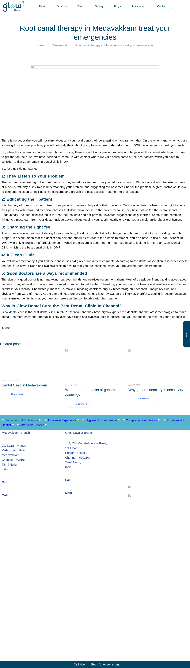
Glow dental (9, 312)
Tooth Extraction (169, 432)
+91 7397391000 (84, 480)
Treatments (59, 45)
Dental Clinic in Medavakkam (24, 385)
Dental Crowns (138, 437)
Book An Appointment (105, 664)
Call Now (79, 664)
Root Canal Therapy (141, 432)
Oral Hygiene (137, 470)
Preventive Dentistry (173, 461)
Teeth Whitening (163, 451)
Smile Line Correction (142, 461)
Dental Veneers (161, 442)
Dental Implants (138, 451)
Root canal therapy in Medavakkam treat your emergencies (114, 45)
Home (40, 45)
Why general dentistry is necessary (155, 390)
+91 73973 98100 (21, 482)
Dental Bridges (138, 442)
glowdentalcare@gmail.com (29, 495)
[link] (130, 487)
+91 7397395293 (46, 482)
